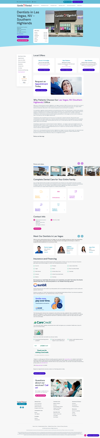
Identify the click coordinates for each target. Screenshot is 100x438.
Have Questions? (21, 72)
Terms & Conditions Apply (43, 65)
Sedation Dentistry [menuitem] (38, 406)
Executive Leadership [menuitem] (76, 410)
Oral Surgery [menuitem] (55, 415)
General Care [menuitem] (36, 5)
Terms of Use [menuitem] (35, 426)
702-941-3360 (56, 220)
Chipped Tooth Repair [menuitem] (57, 408)
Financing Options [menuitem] (75, 406)
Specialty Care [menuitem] (62, 5)
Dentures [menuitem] (55, 405)
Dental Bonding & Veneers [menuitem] (58, 406)
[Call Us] (85, 435)
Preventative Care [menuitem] (38, 405)
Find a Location (68, 1)
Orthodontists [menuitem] (37, 419)
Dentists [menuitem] (36, 418)
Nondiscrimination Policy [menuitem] (42, 426)
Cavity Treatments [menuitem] (38, 403)
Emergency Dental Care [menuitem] (39, 408)
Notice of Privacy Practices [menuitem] (62, 426)
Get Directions (20, 33)
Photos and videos (22, 62)
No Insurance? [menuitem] (74, 405)
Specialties (20, 64)
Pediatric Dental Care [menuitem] (57, 413)
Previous (78, 163)
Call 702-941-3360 (23, 40)
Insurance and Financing (23, 70)
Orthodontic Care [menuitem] (44, 5)
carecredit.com (67, 359)
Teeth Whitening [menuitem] (56, 409)
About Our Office (21, 60)
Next (82, 163)
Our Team (20, 68)
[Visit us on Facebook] (21, 408)
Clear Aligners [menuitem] (37, 413)
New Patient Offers (22, 56)
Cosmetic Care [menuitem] (53, 5)
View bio (46, 252)
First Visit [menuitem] (73, 413)
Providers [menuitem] (37, 416)
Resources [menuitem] (79, 5)
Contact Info (20, 66)
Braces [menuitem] (36, 412)
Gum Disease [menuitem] (55, 417)
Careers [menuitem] (34, 1)
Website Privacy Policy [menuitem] (52, 426)
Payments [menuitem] (74, 403)
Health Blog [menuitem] (74, 415)
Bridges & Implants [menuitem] (56, 403)
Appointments (21, 58)
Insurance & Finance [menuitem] (71, 5)
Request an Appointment (77, 1)
